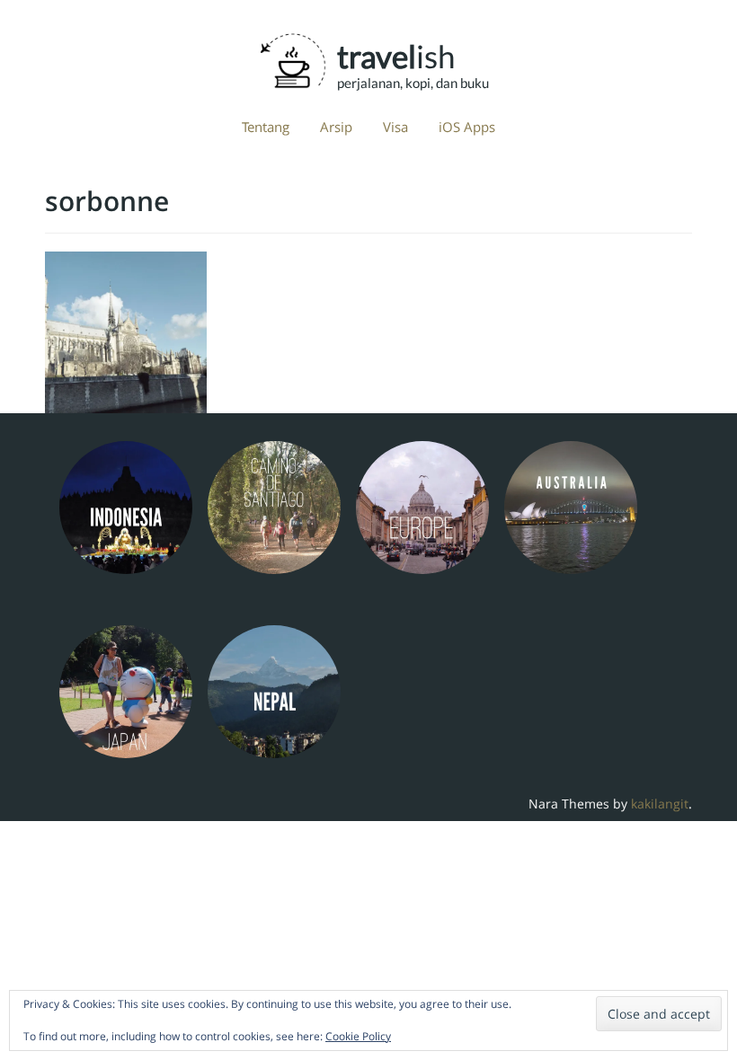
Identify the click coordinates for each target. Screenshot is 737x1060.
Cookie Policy (358, 1036)
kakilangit (659, 803)
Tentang (265, 127)
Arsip (336, 127)
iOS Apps (467, 127)
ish (396, 56)
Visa (395, 127)
